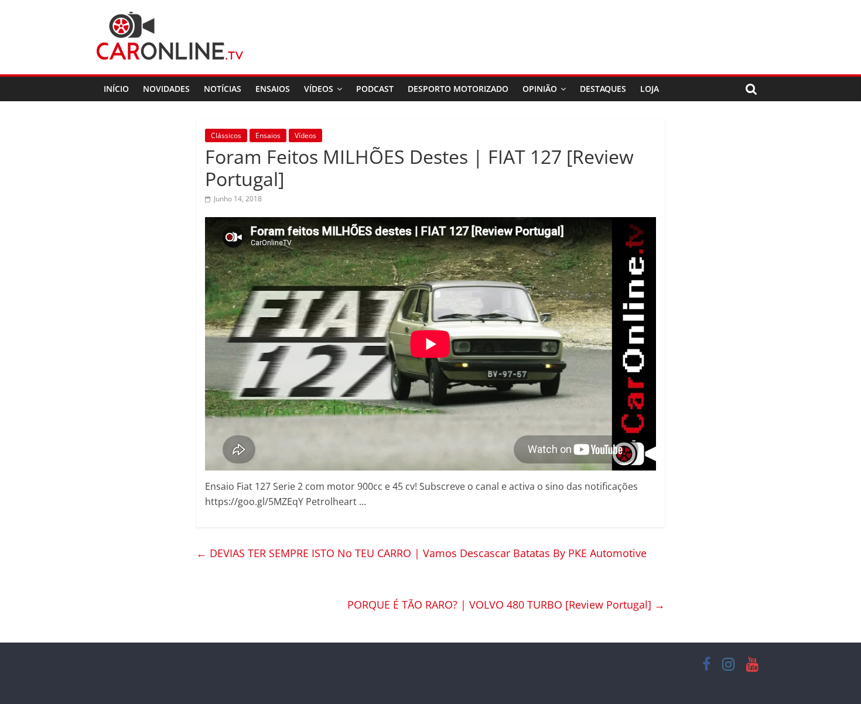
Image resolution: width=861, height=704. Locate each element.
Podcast (375, 88)
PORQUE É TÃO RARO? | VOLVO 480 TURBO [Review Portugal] (506, 604)
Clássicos (226, 135)
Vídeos (318, 88)
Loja (649, 88)
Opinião (539, 88)
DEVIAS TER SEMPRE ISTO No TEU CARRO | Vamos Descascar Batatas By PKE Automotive (421, 553)
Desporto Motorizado (458, 88)
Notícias (222, 88)
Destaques (603, 88)
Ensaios (272, 88)
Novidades (166, 88)
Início (116, 88)
